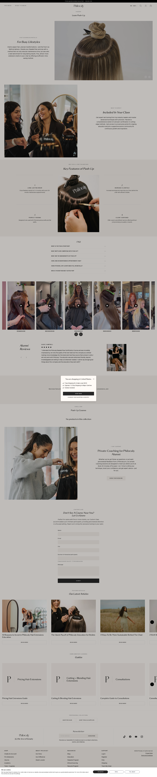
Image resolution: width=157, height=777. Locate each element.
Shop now (78, 393)
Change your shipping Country (78, 397)
